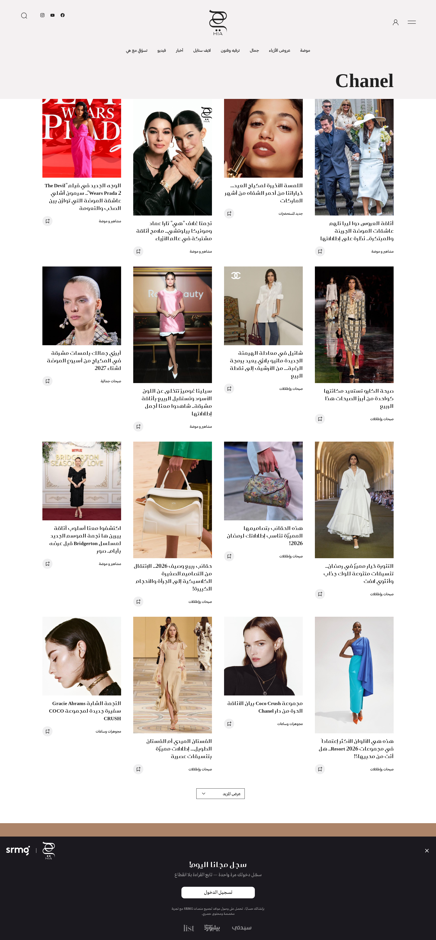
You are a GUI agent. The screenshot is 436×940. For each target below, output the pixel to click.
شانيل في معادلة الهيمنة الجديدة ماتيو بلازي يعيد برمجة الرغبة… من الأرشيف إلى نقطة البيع (266, 364)
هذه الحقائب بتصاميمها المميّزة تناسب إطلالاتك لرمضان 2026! (265, 535)
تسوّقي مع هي (136, 50)
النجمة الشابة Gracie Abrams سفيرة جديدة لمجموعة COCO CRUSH (85, 711)
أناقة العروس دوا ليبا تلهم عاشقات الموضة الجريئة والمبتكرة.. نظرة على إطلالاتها (357, 231)
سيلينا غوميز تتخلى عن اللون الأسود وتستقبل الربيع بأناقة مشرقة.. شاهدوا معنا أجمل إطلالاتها (177, 402)
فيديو (161, 50)
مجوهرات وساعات (290, 723)
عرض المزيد (231, 793)
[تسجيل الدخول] (396, 22)
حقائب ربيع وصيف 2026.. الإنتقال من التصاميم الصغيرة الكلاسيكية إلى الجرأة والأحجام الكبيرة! (173, 577)
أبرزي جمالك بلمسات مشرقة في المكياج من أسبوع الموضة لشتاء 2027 (84, 360)
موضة (305, 50)
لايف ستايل (202, 50)
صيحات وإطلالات (382, 419)
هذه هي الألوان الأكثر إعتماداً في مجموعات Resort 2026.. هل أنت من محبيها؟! (356, 748)
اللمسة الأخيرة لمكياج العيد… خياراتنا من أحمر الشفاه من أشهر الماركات (264, 193)
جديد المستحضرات (291, 213)
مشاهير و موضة (382, 251)
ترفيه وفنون (230, 50)
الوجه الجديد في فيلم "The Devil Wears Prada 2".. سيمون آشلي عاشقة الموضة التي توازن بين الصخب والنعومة (83, 197)
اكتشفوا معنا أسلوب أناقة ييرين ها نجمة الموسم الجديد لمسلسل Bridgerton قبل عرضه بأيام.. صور (85, 539)
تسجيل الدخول (218, 893)
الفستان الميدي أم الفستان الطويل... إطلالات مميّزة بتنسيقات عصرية (179, 748)
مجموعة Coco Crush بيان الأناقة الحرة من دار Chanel (265, 707)
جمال (254, 50)
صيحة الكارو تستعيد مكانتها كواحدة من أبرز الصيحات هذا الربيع (359, 398)
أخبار (179, 50)
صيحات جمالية (111, 381)
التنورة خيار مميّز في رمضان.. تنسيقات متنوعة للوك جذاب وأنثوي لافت (358, 573)
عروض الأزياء (279, 50)
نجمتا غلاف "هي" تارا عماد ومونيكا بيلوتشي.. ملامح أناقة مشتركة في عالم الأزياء (174, 231)
